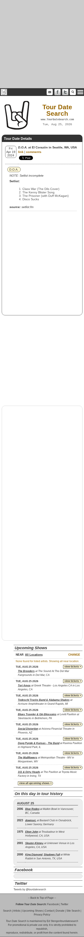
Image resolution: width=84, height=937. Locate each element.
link (20, 152)
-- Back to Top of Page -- (42, 897)
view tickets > (72, 666)
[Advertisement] (42, 44)
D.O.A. (13, 169)
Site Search (73, 910)
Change (74, 654)
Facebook (53, 904)
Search (7, 910)
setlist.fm (28, 207)
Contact (49, 910)
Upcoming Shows (32, 910)
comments (33, 152)
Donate (60, 910)
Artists (16, 910)
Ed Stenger (53, 921)
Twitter (64, 904)
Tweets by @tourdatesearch (30, 889)
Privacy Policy (42, 914)
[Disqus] (42, 464)
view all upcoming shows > (35, 783)
